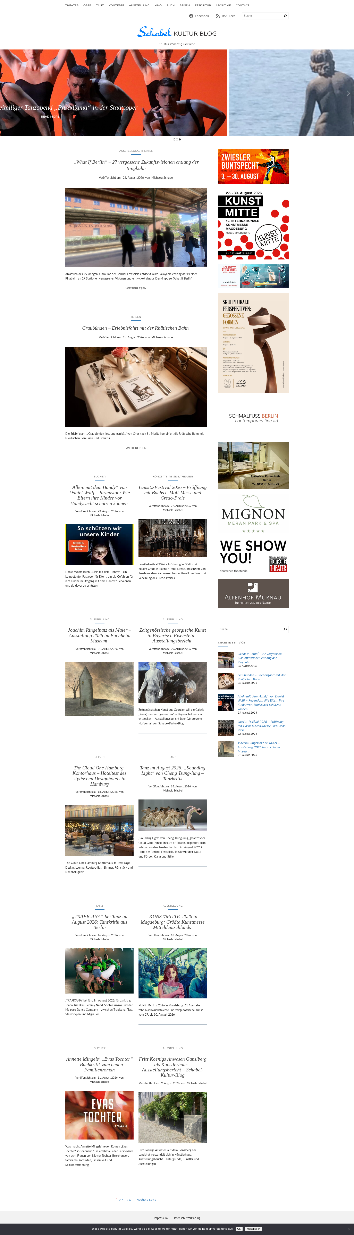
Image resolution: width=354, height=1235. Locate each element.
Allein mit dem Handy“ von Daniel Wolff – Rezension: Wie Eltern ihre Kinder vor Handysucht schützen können (99, 495)
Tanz (172, 757)
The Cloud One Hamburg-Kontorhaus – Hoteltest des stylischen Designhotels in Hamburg (99, 776)
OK (239, 1228)
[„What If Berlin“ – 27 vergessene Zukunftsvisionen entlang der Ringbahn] (226, 660)
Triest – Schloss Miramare (177, 107)
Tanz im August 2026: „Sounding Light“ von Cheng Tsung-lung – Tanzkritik (172, 773)
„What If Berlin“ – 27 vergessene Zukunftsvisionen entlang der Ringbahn (136, 165)
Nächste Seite (146, 1199)
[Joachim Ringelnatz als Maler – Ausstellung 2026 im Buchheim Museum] (226, 750)
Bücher (100, 476)
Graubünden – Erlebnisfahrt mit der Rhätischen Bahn (136, 328)
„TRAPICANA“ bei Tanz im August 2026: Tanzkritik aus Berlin (99, 922)
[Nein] (349, 1229)
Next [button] (348, 93)
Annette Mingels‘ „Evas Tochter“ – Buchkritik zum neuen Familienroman (99, 1064)
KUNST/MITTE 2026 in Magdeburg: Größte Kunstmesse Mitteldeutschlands (173, 922)
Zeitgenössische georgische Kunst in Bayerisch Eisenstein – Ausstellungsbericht (172, 635)
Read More (177, 116)
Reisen (136, 316)
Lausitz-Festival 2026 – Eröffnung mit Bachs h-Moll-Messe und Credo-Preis (173, 493)
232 (129, 1200)
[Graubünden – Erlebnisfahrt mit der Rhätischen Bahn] (226, 682)
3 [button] (180, 139)
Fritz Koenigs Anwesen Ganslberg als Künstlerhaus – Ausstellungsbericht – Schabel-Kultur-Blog (172, 1067)
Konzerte (160, 476)
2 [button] (177, 139)
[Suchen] (285, 15)
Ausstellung (129, 150)
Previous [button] (5, 93)
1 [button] (174, 139)
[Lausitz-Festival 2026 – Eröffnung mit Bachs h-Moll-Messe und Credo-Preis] (226, 728)
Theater (147, 150)
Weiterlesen (138, 288)
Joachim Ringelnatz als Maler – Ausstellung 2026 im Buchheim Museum (99, 635)
